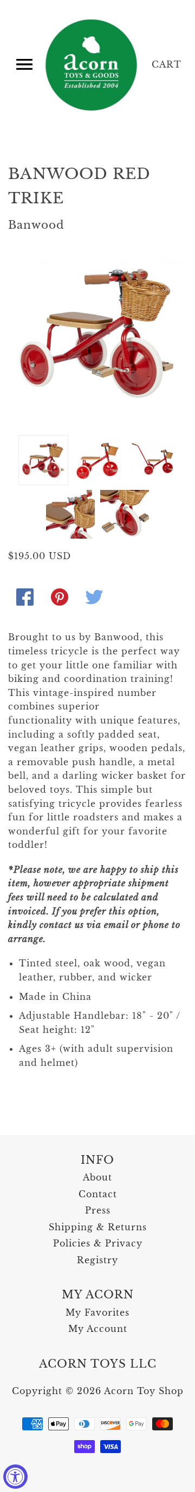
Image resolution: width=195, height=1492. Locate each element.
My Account (97, 1328)
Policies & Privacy (97, 1243)
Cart (166, 64)
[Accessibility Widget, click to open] (15, 1476)
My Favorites (97, 1312)
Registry (97, 1260)
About (97, 1177)
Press (97, 1210)
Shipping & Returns (98, 1227)
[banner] (92, 65)
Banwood (36, 224)
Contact (98, 1194)
